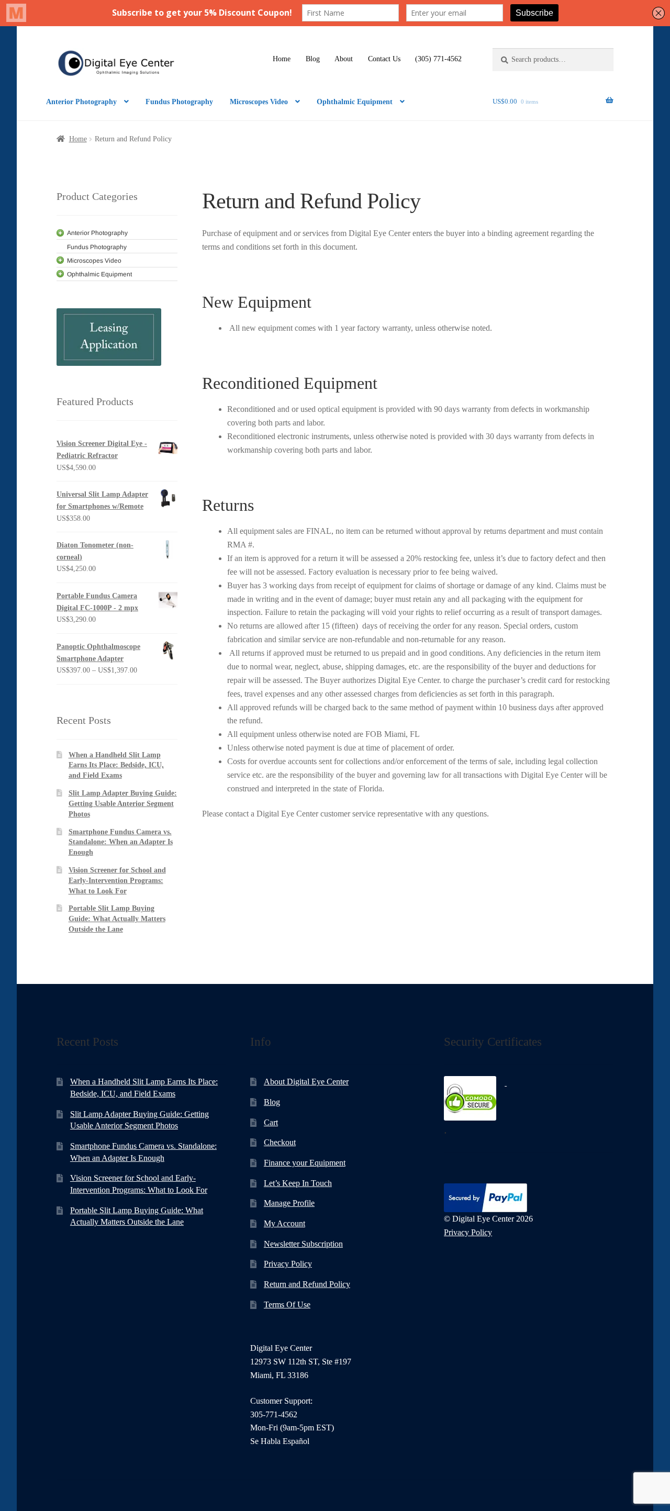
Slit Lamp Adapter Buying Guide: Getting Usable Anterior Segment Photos (123, 803)
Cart (271, 1122)
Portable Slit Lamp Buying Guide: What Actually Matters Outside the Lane (117, 918)
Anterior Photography (81, 102)
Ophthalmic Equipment (355, 102)
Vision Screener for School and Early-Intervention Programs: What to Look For (117, 880)
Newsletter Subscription (303, 1243)
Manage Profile (289, 1203)
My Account (284, 1223)
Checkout (280, 1142)
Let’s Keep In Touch (298, 1183)
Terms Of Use (287, 1304)
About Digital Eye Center (306, 1081)
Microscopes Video (259, 102)
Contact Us (384, 59)
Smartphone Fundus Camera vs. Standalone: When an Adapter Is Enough (121, 842)
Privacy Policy (288, 1263)
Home (282, 59)
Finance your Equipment (304, 1162)
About (343, 59)
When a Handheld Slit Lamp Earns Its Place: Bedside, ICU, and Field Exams (116, 765)
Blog (313, 59)
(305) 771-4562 (438, 59)
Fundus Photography (179, 102)
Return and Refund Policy (307, 1284)
